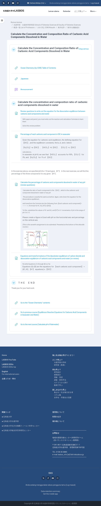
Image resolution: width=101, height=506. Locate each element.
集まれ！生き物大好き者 (63, 392)
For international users (10, 374)
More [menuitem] (92, 11)
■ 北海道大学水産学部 (10, 421)
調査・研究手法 (60, 380)
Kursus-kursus (16, 22)
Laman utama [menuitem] (53, 11)
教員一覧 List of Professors (24, 27)
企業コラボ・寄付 (9, 379)
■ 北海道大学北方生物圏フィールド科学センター (20, 426)
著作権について (58, 421)
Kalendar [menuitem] (66, 11)
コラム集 (57, 395)
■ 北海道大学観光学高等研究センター (16, 430)
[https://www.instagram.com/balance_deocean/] (18, 3)
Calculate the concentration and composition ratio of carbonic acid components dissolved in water (52, 104)
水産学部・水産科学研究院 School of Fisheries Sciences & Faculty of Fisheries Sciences (47, 25)
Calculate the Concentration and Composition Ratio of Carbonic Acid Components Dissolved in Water (48, 50)
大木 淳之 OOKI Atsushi (46, 27)
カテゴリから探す (61, 383)
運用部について (58, 412)
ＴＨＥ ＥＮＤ (26, 282)
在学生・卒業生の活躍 (62, 397)
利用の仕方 (56, 417)
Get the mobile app (50, 494)
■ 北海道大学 (7, 417)
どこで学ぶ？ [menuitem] (79, 11)
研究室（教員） (60, 365)
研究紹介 (57, 372)
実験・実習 (58, 377)
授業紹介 (57, 375)
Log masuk (95, 3)
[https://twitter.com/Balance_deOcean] (4, 3)
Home (4, 355)
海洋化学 (61, 27)
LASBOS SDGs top (9, 367)
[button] (37, 3)
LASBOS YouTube (9, 360)
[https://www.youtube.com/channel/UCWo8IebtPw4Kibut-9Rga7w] (13, 3)
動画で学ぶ (58, 385)
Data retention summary (50, 491)
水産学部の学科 (60, 362)
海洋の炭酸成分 (73, 27)
